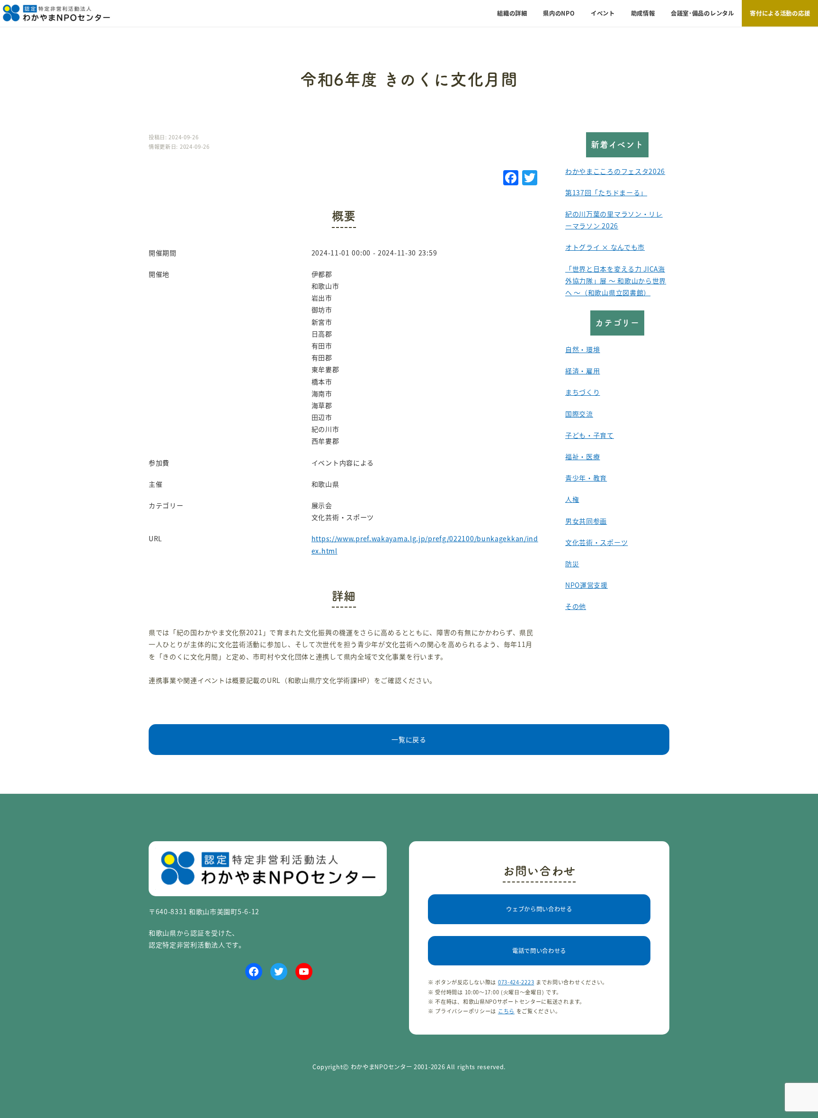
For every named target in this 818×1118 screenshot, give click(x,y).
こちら (506, 1011)
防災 (572, 563)
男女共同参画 (586, 521)
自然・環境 (582, 349)
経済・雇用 (582, 370)
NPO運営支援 (586, 585)
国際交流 (579, 413)
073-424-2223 (516, 982)
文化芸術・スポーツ (596, 542)
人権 (572, 499)
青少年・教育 (586, 477)
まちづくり (582, 392)
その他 (575, 606)
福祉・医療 (582, 456)
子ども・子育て (589, 435)
